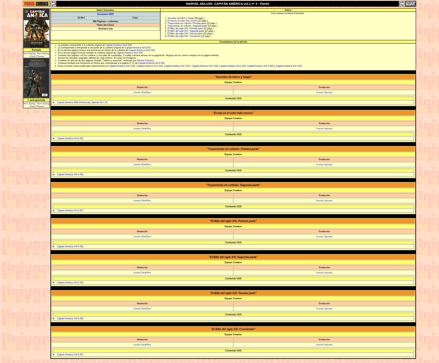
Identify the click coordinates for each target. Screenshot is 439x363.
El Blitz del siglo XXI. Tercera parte (185, 33)
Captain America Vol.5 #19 (70, 282)
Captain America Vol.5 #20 (151, 63)
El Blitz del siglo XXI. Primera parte (185, 28)
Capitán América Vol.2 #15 (122, 66)
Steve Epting (29, 53)
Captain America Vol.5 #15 (70, 138)
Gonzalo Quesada (324, 92)
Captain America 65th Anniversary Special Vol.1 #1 (82, 102)
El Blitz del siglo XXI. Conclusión (184, 36)
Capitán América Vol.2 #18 (205, 66)
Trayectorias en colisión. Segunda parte (187, 26)
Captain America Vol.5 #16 (118, 45)
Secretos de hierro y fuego (181, 18)
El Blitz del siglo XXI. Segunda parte (186, 31)
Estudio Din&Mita (142, 92)
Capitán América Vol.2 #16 (150, 66)
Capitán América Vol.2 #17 (177, 66)
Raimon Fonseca (145, 60)
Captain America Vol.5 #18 (70, 246)
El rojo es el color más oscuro (182, 20)
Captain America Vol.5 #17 (138, 47)
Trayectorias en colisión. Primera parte (187, 23)
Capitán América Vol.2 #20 (260, 66)
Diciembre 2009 (105, 14)
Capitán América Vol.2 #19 (232, 66)
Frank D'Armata (37, 56)
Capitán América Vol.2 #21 (289, 66)
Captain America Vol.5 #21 (70, 354)
